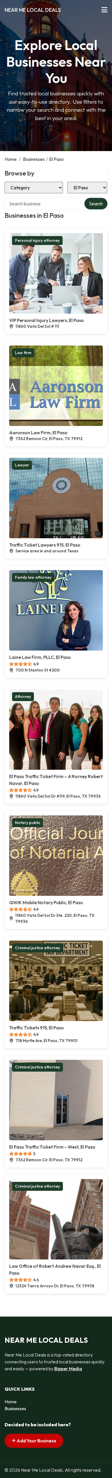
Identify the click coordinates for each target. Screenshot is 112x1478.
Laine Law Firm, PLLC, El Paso (40, 657)
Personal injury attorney (37, 240)
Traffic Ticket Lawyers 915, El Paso (44, 545)
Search (96, 204)
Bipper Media (68, 1368)
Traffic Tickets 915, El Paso (36, 1028)
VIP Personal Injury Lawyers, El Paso (46, 320)
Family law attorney (33, 577)
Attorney (23, 696)
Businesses (34, 159)
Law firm (23, 352)
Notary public (27, 822)
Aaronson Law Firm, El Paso (38, 432)
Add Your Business (36, 1441)
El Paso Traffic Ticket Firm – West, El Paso (52, 1147)
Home (11, 159)
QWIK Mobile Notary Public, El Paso (46, 902)
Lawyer (22, 465)
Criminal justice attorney (37, 947)
